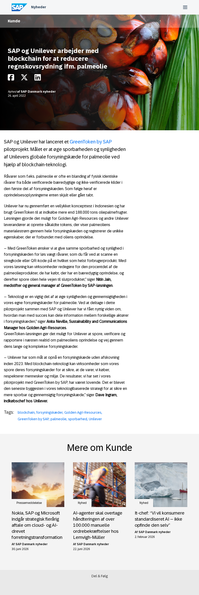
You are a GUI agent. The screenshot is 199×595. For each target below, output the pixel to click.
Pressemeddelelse (29, 503)
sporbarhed (77, 419)
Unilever (95, 419)
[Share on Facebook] (11, 79)
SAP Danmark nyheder (38, 91)
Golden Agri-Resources (82, 412)
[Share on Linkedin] (37, 79)
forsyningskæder (49, 412)
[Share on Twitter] (24, 79)
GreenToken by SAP (91, 141)
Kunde (14, 21)
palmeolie (58, 419)
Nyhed (12, 91)
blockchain (26, 412)
